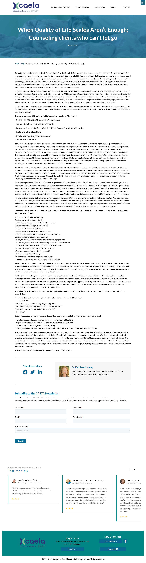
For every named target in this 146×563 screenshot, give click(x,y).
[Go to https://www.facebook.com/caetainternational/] (125, 541)
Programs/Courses (60, 7)
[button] (72, 549)
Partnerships (82, 7)
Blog (22, 63)
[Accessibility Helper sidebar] (143, 2)
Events (114, 7)
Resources (100, 7)
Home (17, 63)
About (126, 7)
